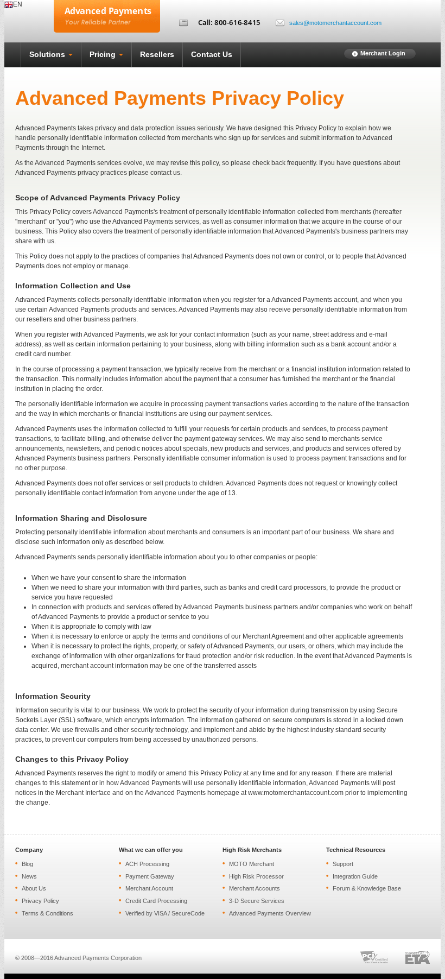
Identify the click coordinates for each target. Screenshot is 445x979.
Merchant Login (382, 53)
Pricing (104, 54)
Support (343, 864)
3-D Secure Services (256, 901)
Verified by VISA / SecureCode (165, 913)
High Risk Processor (256, 876)
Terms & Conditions (47, 913)
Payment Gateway (149, 876)
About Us (34, 888)
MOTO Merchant (251, 864)
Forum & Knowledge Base (367, 888)
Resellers (157, 54)
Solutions (48, 54)
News (29, 876)
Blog (27, 864)
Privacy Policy (40, 901)
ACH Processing (147, 864)
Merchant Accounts (254, 888)
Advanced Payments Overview (270, 913)
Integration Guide (355, 876)
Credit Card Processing (156, 901)
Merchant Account (149, 888)
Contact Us (211, 54)
